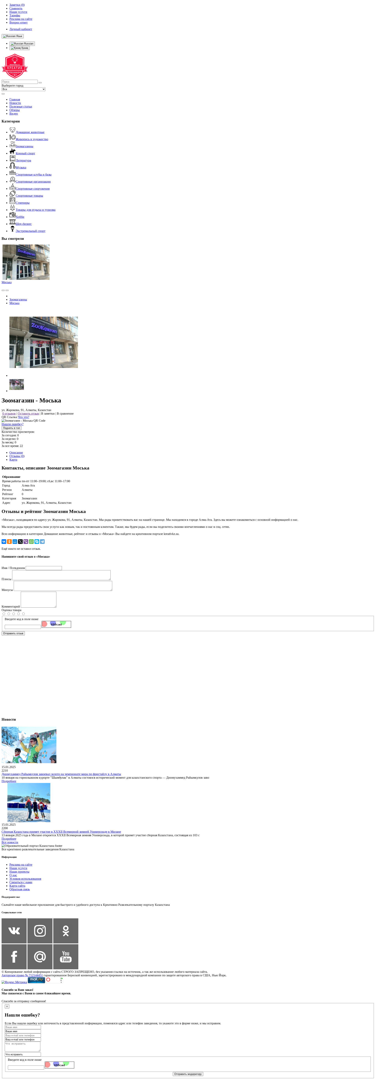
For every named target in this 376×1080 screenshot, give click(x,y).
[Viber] (26, 541)
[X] (20, 541)
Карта (13, 459)
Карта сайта (17, 885)
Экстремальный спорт (30, 231)
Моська (7, 282)
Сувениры (23, 202)
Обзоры (14, 110)
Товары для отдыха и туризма (35, 209)
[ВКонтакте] (4, 541)
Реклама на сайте (20, 864)
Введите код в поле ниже (21, 619)
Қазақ (24, 47)
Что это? (23, 417)
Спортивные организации (33, 181)
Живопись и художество (32, 139)
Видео (13, 113)
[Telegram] (42, 541)
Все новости (10, 842)
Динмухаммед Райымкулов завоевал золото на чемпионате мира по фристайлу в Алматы (61, 774)
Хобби (20, 216)
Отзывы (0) (16, 456)
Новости (15, 103)
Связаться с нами (20, 882)
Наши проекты (19, 871)
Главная (14, 99)
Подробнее (9, 781)
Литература (23, 160)
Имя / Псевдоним (13, 568)
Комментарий (11, 606)
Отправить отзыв (13, 633)
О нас (13, 875)
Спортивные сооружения (33, 188)
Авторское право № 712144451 (22, 975)
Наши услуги (18, 868)
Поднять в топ (11, 428)
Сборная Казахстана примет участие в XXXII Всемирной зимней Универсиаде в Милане (61, 831)
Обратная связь (19, 889)
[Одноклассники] (9, 541)
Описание (16, 452)
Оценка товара (11, 610)
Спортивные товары (29, 195)
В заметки (48, 413)
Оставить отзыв (28, 413)
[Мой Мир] (15, 541)
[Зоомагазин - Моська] (43, 375)
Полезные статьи (20, 106)
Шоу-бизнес (24, 224)
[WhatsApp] (31, 541)
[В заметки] (7, 290)
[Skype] (36, 541)
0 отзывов (9, 413)
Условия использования (25, 878)
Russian (28, 43)
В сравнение (65, 413)
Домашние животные (30, 132)
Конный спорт (25, 153)
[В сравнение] (3, 290)
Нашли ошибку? (13, 424)
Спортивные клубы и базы (34, 174)
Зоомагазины (24, 146)
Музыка (21, 167)
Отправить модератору (188, 1074)
